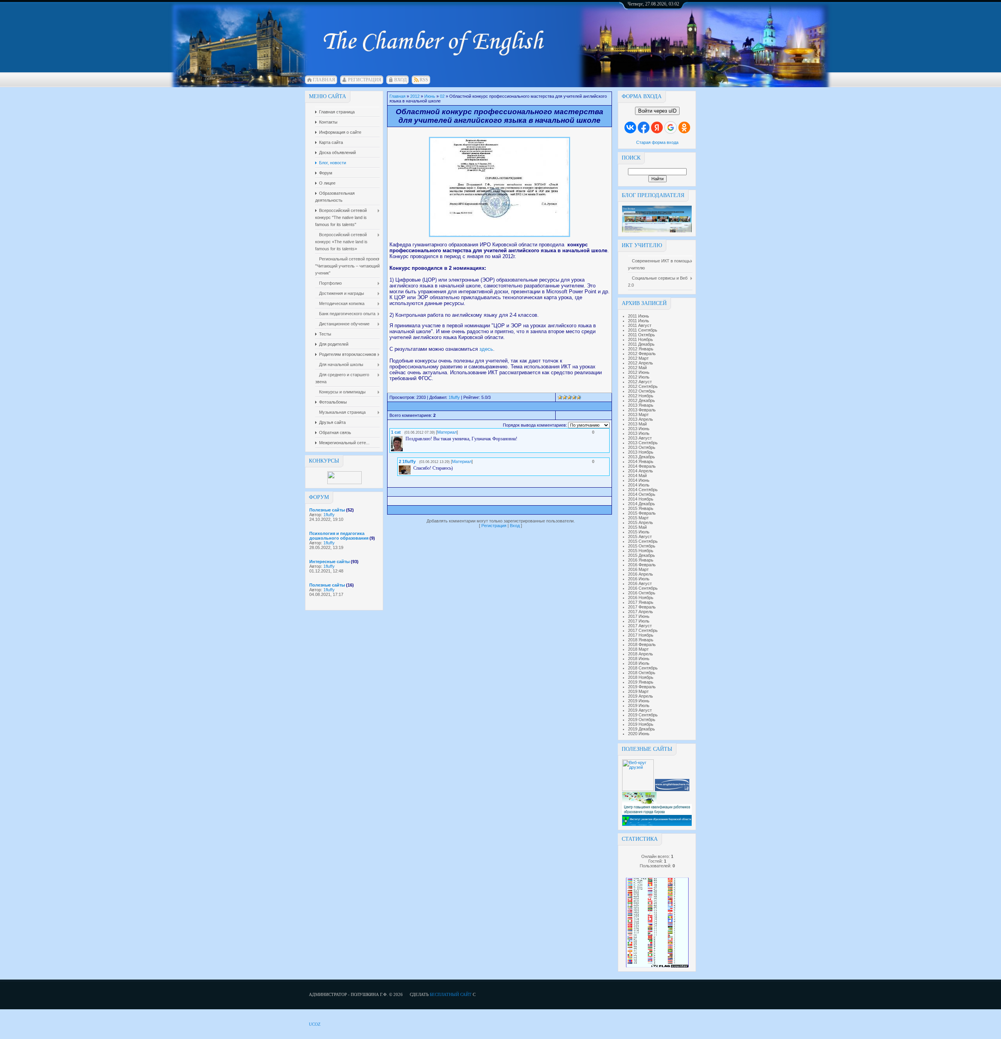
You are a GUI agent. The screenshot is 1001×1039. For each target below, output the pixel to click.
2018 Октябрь (641, 672)
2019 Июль (638, 705)
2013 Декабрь (641, 456)
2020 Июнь (638, 733)
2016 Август (640, 583)
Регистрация (364, 80)
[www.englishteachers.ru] (672, 789)
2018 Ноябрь (640, 677)
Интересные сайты (329, 561)
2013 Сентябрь (643, 442)
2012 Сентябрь (643, 386)
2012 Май (637, 367)
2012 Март (638, 358)
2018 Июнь (638, 658)
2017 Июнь (638, 616)
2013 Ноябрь (640, 452)
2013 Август (640, 438)
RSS (424, 80)
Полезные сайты (327, 510)
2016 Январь (640, 560)
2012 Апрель (640, 363)
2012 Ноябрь (640, 395)
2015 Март (638, 517)
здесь (486, 349)
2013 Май (637, 424)
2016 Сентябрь (643, 588)
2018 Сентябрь (643, 668)
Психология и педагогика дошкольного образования (338, 535)
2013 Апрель (640, 419)
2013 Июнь (638, 428)
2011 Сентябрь (642, 330)
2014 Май (637, 475)
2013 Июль (638, 433)
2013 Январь (640, 405)
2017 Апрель (640, 611)
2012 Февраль (642, 353)
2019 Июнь (638, 700)
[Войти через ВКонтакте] (630, 127)
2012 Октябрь (641, 391)
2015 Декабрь (641, 555)
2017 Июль (638, 621)
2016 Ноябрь (640, 597)
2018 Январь (640, 639)
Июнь (429, 96)
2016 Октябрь (641, 592)
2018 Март (638, 649)
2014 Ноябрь (640, 499)
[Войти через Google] (670, 127)
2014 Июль (638, 485)
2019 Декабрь (641, 729)
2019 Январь (640, 682)
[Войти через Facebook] (643, 127)
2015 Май (637, 527)
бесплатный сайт (451, 994)
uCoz (315, 1024)
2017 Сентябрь (643, 630)
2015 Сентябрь (643, 541)
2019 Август (640, 710)
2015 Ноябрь (640, 550)
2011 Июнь (638, 316)
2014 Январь (640, 461)
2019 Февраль (642, 686)
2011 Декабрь (641, 344)
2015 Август (640, 536)
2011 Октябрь (641, 334)
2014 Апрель (640, 470)
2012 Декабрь (641, 400)
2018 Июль (638, 663)
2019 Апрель (640, 696)
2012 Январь (640, 348)
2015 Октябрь (641, 546)
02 (442, 96)
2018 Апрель (640, 653)
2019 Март (638, 691)
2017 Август (640, 625)
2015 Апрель (640, 522)
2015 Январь (640, 508)
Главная (324, 80)
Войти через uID (657, 111)
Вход (400, 80)
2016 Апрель (640, 574)
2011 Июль (638, 320)
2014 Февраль (642, 466)
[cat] (404, 438)
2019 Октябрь (641, 719)
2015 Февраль (642, 513)
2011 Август (639, 325)
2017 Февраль (642, 607)
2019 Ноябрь (640, 724)
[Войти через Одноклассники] (684, 127)
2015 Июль (638, 531)
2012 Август (640, 381)
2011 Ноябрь (640, 339)
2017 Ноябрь (640, 635)
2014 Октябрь (641, 494)
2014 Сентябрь (643, 489)
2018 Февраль (642, 644)
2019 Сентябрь (643, 714)
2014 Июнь (638, 480)
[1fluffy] (412, 468)
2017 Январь (640, 602)
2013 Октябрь (641, 447)
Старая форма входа (657, 142)
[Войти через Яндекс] (657, 127)
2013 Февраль (642, 409)
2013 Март (638, 414)
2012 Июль (638, 377)
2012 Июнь (638, 372)
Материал (447, 432)
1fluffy (329, 514)
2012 (415, 96)
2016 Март (638, 569)
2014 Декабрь (641, 503)
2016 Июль (638, 578)
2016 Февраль (642, 564)
